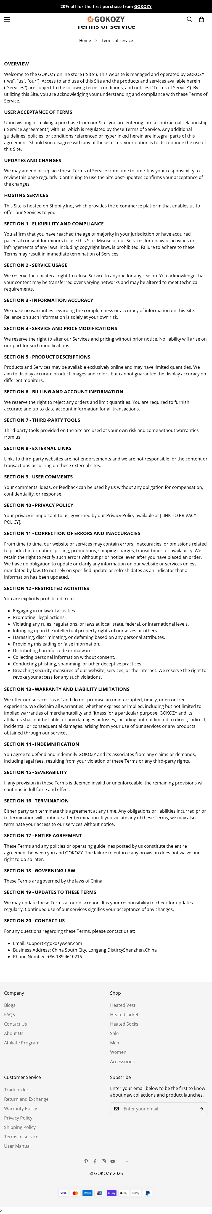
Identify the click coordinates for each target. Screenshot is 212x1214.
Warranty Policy (20, 1108)
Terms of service (21, 1137)
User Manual (17, 1146)
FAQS (9, 1015)
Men (114, 1043)
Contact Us (15, 1024)
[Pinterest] (86, 1161)
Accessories (122, 1061)
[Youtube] (112, 1161)
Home (85, 40)
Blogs (9, 1005)
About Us (13, 1033)
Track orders (17, 1090)
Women (118, 1052)
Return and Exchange (26, 1099)
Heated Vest (123, 1005)
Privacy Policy (18, 1118)
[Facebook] (95, 1161)
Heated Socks (124, 1024)
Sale (114, 1033)
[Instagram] (103, 1161)
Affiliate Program (21, 1043)
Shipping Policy (20, 1127)
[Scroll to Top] (201, 1184)
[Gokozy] (106, 19)
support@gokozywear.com (54, 943)
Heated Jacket (124, 1015)
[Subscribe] (201, 1108)
